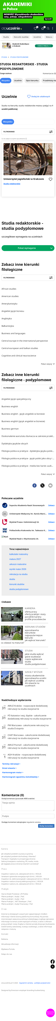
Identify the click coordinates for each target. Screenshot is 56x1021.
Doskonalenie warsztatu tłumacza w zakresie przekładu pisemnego (28, 436)
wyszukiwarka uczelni (35, 678)
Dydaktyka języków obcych (15, 443)
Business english (10, 406)
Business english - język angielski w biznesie (23, 413)
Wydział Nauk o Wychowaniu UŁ (24, 538)
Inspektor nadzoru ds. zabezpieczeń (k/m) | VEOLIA (21, 874)
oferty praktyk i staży (35, 614)
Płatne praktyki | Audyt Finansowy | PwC (17, 904)
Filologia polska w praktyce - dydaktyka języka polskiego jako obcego (28, 451)
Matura (49, 37)
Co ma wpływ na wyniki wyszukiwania (14, 139)
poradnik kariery (33, 616)
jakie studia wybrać (34, 654)
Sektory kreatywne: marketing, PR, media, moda (19, 861)
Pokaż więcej (46, 364)
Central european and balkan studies (20, 348)
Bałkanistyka (8, 325)
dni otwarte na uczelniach (32, 684)
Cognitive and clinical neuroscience (19, 355)
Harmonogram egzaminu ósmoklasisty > (20, 777)
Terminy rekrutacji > (11, 764)
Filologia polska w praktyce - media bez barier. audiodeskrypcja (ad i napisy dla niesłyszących (28, 465)
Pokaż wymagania (27, 248)
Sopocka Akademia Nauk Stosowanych (27, 505)
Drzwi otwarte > (9, 768)
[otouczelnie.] (12, 28)
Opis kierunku (32, 80)
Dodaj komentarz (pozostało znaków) (18, 798)
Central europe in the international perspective (25, 340)
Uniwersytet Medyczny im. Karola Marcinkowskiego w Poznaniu (32, 513)
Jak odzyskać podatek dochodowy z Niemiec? (18, 856)
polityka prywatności (42, 983)
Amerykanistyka (9, 303)
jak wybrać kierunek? (35, 640)
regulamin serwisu (34, 822)
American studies (10, 296)
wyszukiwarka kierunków (32, 631)
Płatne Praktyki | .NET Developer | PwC (16, 901)
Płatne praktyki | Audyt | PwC (12, 896)
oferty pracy (31, 611)
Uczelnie (37, 37)
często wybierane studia (33, 660)
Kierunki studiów (21, 37)
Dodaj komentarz (46, 826)
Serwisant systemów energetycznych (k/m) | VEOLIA (21, 876)
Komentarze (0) (49, 73)
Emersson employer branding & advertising (28, 990)
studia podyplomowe (35, 664)
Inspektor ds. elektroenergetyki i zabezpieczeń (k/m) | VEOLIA (25, 879)
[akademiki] (28, 11)
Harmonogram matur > (12, 772)
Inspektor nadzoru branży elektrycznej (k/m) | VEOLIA (22, 881)
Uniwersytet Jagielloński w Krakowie (24, 178)
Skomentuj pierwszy (50, 1013)
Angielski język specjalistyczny (16, 399)
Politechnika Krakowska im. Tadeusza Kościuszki (31, 530)
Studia (6, 37)
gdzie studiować (33, 656)
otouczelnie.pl (6, 983)
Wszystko (6, 80)
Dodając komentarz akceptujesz (21, 822)
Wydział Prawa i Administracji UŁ (24, 522)
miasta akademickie (34, 675)
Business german (10, 428)
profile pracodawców (35, 619)
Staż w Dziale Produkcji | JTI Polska (14, 894)
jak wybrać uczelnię (34, 680)
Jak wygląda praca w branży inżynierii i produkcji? (20, 864)
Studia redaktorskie (12, 183)
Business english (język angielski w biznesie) (23, 421)
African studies (9, 288)
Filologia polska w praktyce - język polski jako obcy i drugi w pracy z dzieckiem (28, 458)
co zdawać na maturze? (12, 642)
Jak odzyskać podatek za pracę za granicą (17, 854)
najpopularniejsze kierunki (33, 636)
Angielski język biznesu (13, 311)
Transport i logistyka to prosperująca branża (18, 859)
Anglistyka (7, 318)
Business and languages (13, 333)
